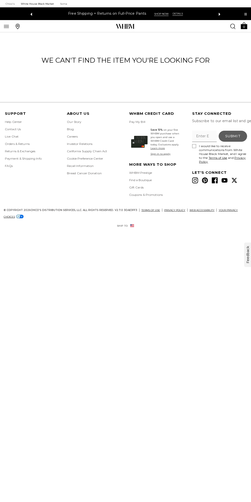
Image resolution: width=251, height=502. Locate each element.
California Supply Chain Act (87, 151)
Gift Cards (136, 187)
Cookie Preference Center (85, 158)
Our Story (74, 122)
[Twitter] (234, 180)
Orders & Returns (17, 144)
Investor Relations (79, 144)
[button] (244, 25)
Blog (70, 129)
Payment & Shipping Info (23, 158)
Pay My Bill (137, 122)
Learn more (158, 148)
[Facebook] (215, 180)
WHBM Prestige (140, 173)
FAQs (9, 166)
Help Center (13, 122)
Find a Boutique (140, 180)
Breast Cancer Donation (84, 173)
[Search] (233, 26)
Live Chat (12, 136)
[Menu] (6, 26)
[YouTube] (224, 180)
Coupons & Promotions (146, 195)
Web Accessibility (201, 210)
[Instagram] (195, 180)
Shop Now (166, 13)
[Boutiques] (18, 26)
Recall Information (80, 166)
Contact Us (13, 129)
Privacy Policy (174, 210)
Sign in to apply (161, 153)
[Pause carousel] (246, 14)
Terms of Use (218, 158)
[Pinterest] (205, 180)
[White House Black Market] (125, 26)
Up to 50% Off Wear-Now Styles (122, 13)
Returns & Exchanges (20, 151)
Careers (72, 136)
